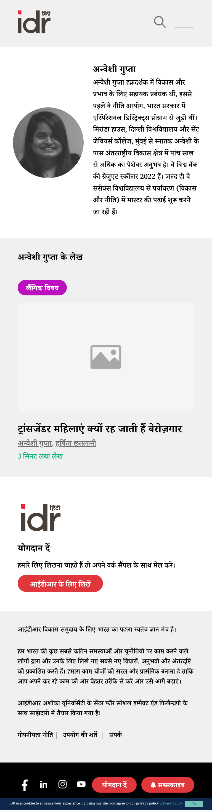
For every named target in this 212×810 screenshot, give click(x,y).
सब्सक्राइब (171, 786)
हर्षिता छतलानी (75, 443)
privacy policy (171, 804)
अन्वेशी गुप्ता (35, 443)
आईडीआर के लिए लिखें (60, 585)
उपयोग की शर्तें (80, 736)
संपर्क (115, 736)
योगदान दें (114, 786)
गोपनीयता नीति (35, 736)
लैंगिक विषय (42, 289)
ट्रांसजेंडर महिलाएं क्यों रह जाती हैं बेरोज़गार (100, 430)
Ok (194, 804)
